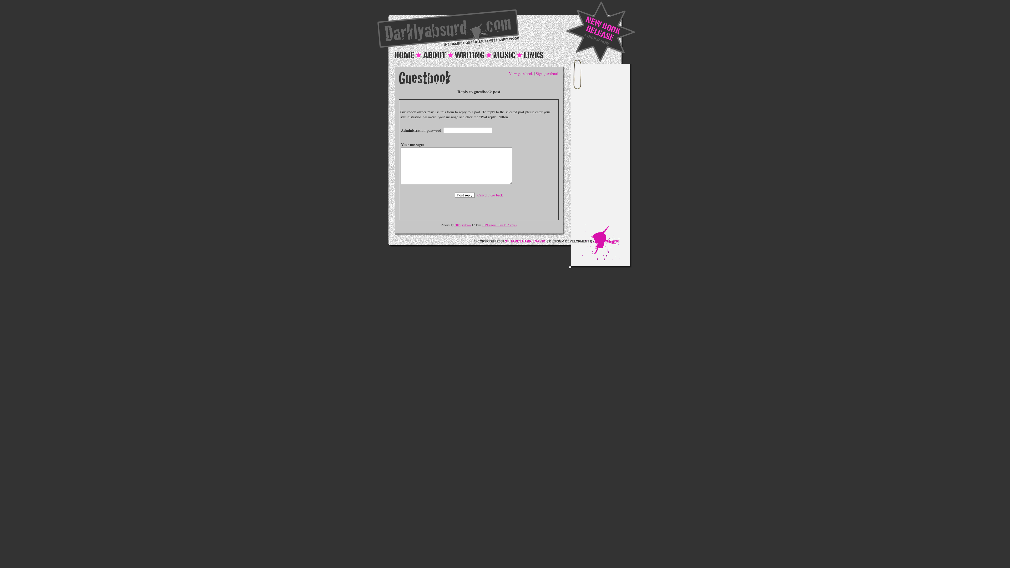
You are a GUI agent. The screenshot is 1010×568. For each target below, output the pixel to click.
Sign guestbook (547, 73)
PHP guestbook (462, 225)
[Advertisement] (606, 145)
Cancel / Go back (490, 194)
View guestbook (521, 73)
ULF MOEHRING (607, 241)
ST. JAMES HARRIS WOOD (525, 241)
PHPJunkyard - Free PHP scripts (499, 225)
